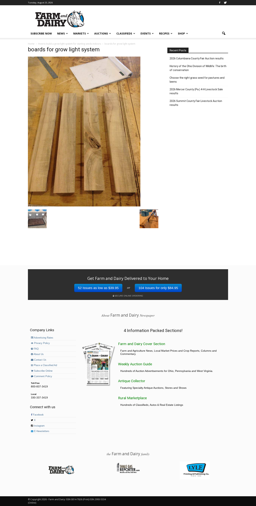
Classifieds (124, 33)
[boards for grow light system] (84, 205)
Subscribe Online (42, 371)
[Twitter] (225, 2)
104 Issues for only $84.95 (158, 288)
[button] (223, 33)
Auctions (101, 33)
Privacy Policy (41, 343)
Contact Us (39, 360)
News (61, 33)
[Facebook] (219, 2)
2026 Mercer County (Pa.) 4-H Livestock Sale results (196, 91)
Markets (79, 33)
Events (146, 33)
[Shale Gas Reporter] (128, 472)
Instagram (39, 426)
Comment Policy (42, 376)
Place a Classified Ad (45, 365)
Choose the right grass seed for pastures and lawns (197, 79)
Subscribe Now (41, 33)
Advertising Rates (43, 337)
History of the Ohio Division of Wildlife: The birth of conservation (198, 68)
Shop (181, 33)
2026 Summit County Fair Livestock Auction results (196, 102)
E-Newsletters (41, 431)
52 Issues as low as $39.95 (98, 288)
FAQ (36, 349)
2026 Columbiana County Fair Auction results (197, 58)
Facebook (38, 414)
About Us (38, 354)
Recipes (164, 33)
